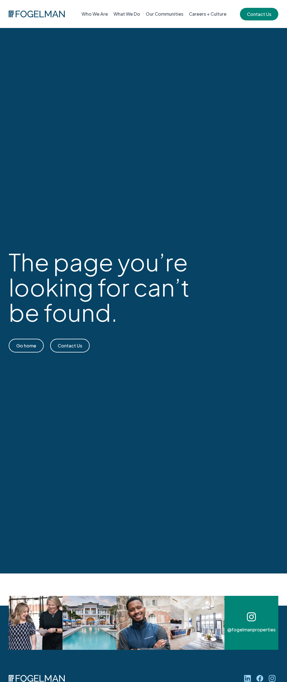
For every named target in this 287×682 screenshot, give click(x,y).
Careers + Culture (207, 14)
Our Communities (164, 14)
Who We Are (95, 14)
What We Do (127, 14)
